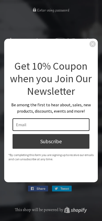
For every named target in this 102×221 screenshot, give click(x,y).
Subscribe (51, 141)
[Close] (92, 44)
